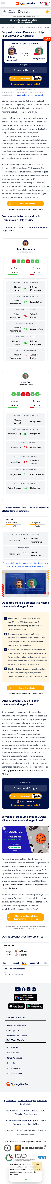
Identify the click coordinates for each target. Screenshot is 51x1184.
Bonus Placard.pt (14, 1057)
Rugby (47, 963)
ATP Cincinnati (16, 974)
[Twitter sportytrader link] (28, 989)
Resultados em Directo (16, 1035)
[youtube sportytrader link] (18, 989)
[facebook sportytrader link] (24, 989)
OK (25, 1179)
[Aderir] (41, 3)
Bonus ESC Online (14, 1073)
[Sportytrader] (3, 27)
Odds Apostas (12, 1030)
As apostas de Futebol (16, 1025)
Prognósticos (11, 27)
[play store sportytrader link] (34, 1006)
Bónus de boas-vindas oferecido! (25, 84)
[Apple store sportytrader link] (16, 1006)
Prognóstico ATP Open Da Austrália (30, 95)
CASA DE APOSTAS (15, 1017)
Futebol (15, 963)
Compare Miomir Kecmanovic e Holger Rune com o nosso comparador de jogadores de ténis (25, 564)
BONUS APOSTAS (15, 1039)
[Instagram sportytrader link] (34, 989)
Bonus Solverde (13, 1068)
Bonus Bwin (11, 1063)
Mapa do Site (33, 1124)
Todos (5, 963)
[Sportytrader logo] (25, 1084)
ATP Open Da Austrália (34, 27)
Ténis (21, 27)
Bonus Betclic (12, 1052)
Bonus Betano (12, 1047)
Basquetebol (35, 963)
